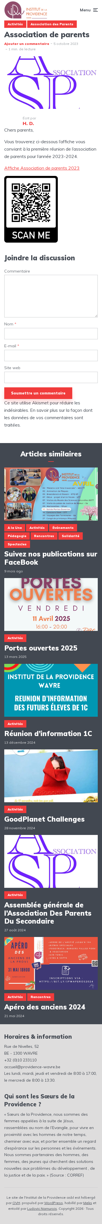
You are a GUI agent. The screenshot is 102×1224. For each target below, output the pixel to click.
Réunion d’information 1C (48, 734)
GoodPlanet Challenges (44, 819)
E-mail (11, 346)
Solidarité (70, 536)
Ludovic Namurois (42, 1208)
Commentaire (17, 271)
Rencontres (44, 536)
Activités (15, 24)
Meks (87, 1203)
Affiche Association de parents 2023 (42, 168)
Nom (10, 324)
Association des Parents (52, 24)
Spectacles (17, 544)
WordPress (53, 1203)
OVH (16, 1203)
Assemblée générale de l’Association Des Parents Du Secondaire (48, 913)
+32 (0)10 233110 (20, 1060)
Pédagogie (17, 536)
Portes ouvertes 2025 (40, 648)
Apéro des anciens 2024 (44, 1007)
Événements (63, 528)
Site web (12, 367)
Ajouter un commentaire (26, 43)
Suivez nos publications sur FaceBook (50, 558)
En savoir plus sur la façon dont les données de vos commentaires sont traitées (48, 417)
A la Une (15, 528)
